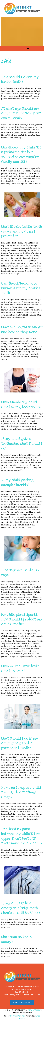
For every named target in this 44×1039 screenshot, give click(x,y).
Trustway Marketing (17, 1016)
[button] (28, 48)
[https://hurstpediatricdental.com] (22, 8)
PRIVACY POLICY (34, 1010)
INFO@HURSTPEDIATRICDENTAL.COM (25, 995)
